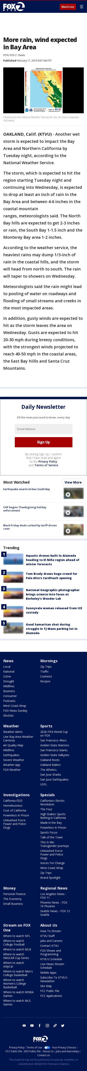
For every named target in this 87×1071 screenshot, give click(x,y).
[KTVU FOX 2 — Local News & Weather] (15, 6)
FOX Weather (12, 770)
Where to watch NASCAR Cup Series (16, 956)
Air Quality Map (13, 745)
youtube (32, 1025)
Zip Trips (46, 667)
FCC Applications (51, 996)
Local (6, 667)
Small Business (13, 904)
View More (73, 482)
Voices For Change (52, 863)
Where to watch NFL (16, 936)
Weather (11, 726)
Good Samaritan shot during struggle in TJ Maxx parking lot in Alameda (51, 628)
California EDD (12, 801)
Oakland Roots (50, 760)
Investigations (16, 794)
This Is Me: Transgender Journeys (54, 844)
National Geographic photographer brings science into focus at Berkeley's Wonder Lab (53, 594)
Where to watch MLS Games (17, 1002)
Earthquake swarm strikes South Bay (26, 489)
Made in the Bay (51, 823)
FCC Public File (49, 991)
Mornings (48, 660)
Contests (46, 676)
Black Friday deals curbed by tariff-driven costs (30, 526)
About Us (48, 925)
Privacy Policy (47, 461)
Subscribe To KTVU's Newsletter (53, 979)
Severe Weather (13, 760)
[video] (74, 493)
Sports (46, 726)
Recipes (45, 681)
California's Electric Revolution (52, 802)
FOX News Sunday (15, 711)
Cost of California (14, 810)
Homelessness (12, 805)
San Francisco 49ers (53, 740)
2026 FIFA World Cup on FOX (54, 733)
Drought (8, 681)
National (8, 671)
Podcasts (9, 701)
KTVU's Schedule (51, 959)
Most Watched (16, 482)
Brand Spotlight (50, 878)
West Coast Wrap (14, 706)
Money (9, 888)
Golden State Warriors (54, 745)
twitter (62, 1025)
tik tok (55, 1025)
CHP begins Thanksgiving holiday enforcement (24, 508)
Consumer (10, 696)
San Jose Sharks (50, 774)
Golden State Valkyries (54, 755)
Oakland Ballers (50, 765)
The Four (46, 809)
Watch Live (68, 6)
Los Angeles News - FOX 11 (53, 895)
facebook (39, 1025)
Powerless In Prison (16, 815)
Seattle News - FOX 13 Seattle (55, 913)
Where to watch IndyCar (13, 964)
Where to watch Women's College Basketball (14, 983)
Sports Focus (48, 832)
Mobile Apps (48, 972)
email (24, 1025)
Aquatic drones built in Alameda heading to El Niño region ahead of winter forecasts (52, 560)
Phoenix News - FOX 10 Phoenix (53, 904)
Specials (47, 794)
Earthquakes (11, 755)
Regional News (53, 888)
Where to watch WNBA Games (18, 994)
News (22, 55)
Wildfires (8, 686)
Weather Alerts (13, 732)
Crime (7, 676)
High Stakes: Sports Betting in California (53, 816)
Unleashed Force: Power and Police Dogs (14, 823)
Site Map (46, 986)
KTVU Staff (47, 936)
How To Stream (50, 931)
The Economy (12, 899)
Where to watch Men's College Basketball (18, 973)
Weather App (11, 765)
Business (9, 691)
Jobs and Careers (51, 941)
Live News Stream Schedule (52, 966)
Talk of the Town (51, 837)
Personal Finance (14, 894)
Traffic (44, 671)
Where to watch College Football (13, 942)
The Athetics (48, 770)
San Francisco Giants (54, 750)
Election (8, 715)
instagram (47, 1025)
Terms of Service (46, 465)
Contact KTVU (49, 946)
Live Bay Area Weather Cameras (18, 738)
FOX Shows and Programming (50, 952)
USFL (43, 784)
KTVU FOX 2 (10, 55)
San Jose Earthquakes (54, 779)
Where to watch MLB (17, 949)
